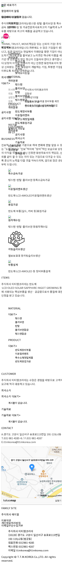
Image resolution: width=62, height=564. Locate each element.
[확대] (59, 466)
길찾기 (58, 500)
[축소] (59, 472)
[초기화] (59, 478)
